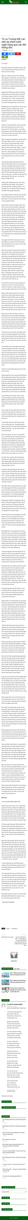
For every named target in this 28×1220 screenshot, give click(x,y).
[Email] (5, 57)
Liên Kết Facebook (7, 1209)
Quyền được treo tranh (7, 937)
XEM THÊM (17, 968)
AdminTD (5, 50)
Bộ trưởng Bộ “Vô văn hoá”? (9, 1139)
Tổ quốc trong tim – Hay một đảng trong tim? (13, 1164)
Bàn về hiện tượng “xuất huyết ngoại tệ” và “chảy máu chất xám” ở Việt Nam (13, 1145)
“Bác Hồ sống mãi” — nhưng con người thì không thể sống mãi (14, 1170)
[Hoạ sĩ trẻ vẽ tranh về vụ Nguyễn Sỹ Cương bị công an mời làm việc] (5, 990)
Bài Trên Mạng (10, 35)
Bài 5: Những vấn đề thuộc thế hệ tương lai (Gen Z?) (14, 1158)
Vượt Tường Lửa (6, 1101)
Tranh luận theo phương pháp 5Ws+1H (12, 1176)
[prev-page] (3, 996)
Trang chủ (4, 35)
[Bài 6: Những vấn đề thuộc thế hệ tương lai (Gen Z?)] (5, 982)
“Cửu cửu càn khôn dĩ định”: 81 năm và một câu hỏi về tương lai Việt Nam (14, 1151)
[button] (2, 2)
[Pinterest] (18, 53)
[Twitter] (11, 53)
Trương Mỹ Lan (14, 928)
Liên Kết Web (5, 1197)
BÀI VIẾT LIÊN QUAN (7, 968)
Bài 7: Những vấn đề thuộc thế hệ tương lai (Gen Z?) (14, 1120)
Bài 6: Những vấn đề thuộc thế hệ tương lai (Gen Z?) (14, 1126)
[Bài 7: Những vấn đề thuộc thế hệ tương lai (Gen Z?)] (5, 974)
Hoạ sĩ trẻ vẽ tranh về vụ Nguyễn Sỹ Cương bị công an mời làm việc (18, 989)
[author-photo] (14, 958)
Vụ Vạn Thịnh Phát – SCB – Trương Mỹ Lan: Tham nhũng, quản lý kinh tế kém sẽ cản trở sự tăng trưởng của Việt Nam (20, 941)
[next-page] (5, 996)
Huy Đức (8, 928)
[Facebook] (5, 53)
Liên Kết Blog (5, 1203)
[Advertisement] (14, 20)
